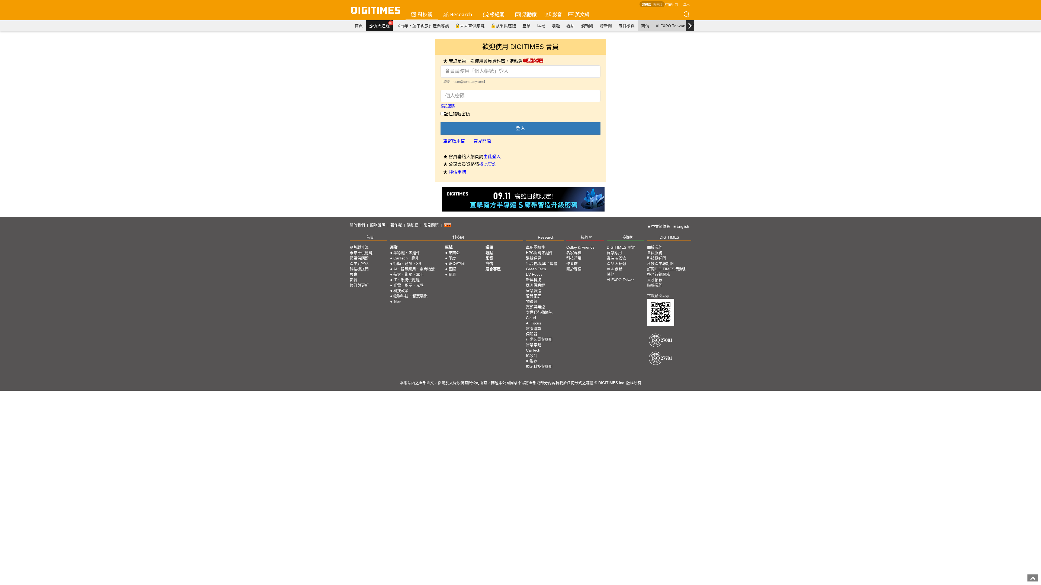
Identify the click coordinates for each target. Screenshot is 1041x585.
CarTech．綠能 (406, 258)
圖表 (397, 301)
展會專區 (493, 269)
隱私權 (412, 225)
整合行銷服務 (658, 274)
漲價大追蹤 (381, 25)
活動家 (529, 14)
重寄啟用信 (454, 141)
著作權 (396, 225)
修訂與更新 (359, 285)
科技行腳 (573, 258)
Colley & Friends (580, 247)
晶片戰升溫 (359, 247)
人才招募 (654, 280)
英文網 (582, 14)
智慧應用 (614, 253)
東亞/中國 (456, 263)
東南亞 (454, 253)
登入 (686, 4)
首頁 (359, 25)
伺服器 (531, 334)
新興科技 (533, 280)
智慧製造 (533, 290)
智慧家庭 (533, 296)
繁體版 (646, 4)
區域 (541, 25)
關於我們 (357, 225)
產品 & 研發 (616, 263)
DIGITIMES (669, 237)
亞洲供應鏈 (535, 285)
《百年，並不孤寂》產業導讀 (422, 25)
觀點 (570, 25)
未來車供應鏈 (472, 25)
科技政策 (401, 290)
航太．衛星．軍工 (408, 274)
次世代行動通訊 (539, 312)
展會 (353, 274)
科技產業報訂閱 (660, 263)
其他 (610, 274)
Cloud (531, 318)
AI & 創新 (614, 269)
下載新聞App (658, 296)
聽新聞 (606, 25)
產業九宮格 (359, 263)
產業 (526, 25)
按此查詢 (487, 164)
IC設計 (531, 355)
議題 (556, 25)
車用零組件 (535, 247)
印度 (452, 258)
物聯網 (531, 301)
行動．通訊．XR (407, 263)
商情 (645, 25)
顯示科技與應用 (539, 366)
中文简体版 (660, 226)
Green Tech (536, 269)
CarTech (533, 350)
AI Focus (533, 323)
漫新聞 (587, 25)
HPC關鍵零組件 (539, 253)
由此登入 (492, 156)
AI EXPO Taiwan (670, 25)
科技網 (425, 14)
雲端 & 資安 (616, 258)
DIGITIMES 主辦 (621, 247)
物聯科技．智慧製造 (410, 296)
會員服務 (654, 253)
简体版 (658, 4)
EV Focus (534, 274)
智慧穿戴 (533, 345)
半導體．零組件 (406, 253)
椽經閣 (497, 14)
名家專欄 (573, 253)
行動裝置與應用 (539, 339)
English (683, 226)
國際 (452, 269)
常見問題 (482, 141)
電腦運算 (533, 328)
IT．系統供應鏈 (406, 280)
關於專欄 (573, 269)
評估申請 (671, 4)
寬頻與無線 (535, 307)
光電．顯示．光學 (408, 285)
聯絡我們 (654, 285)
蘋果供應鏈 (506, 25)
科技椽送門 (359, 269)
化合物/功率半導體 (541, 263)
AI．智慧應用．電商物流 (414, 269)
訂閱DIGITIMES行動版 (666, 269)
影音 (554, 14)
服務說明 (377, 225)
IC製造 (531, 361)
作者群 (572, 263)
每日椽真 (626, 25)
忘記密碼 (448, 106)
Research (461, 14)
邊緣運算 (533, 258)
